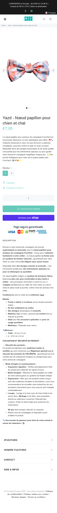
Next (53, 70)
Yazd (42, 295)
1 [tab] (26, 108)
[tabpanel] (28, 69)
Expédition (10, 183)
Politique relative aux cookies (36, 494)
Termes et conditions (36, 497)
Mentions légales (19, 497)
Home (3, 25)
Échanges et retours (14, 188)
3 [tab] (30, 108)
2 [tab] (28, 108)
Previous (3, 70)
